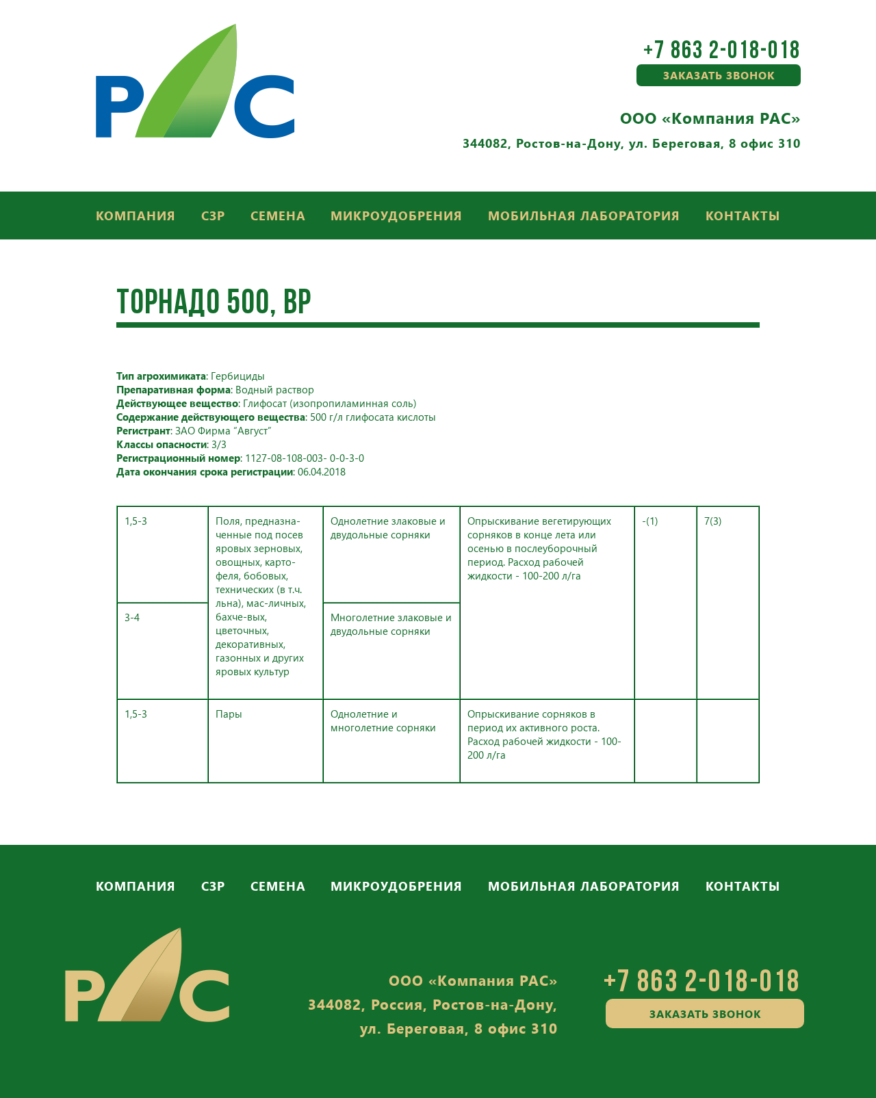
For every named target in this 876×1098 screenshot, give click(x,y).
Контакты (743, 215)
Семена (278, 215)
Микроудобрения (397, 215)
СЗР (213, 215)
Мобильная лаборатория (584, 215)
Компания (136, 215)
